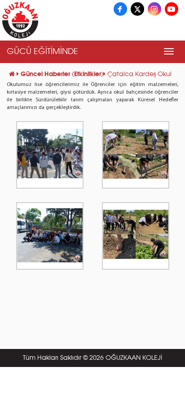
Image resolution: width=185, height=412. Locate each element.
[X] (137, 9)
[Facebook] (120, 9)
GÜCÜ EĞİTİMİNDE (42, 52)
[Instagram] (154, 9)
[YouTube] (171, 9)
